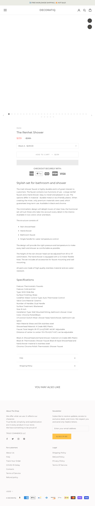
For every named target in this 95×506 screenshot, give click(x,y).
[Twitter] (13, 438)
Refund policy (12, 477)
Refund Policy (58, 457)
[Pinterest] (24, 438)
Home (19, 128)
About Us (10, 453)
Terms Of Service (59, 465)
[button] (47, 162)
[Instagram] (18, 438)
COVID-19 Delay (13, 465)
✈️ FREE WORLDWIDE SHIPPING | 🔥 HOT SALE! (47, 3)
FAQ (21, 358)
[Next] (91, 115)
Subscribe (62, 436)
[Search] (84, 10)
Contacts (10, 469)
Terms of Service (13, 473)
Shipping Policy (26, 366)
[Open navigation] (5, 10)
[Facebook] (7, 438)
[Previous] (3, 115)
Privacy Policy (58, 461)
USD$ (8, 491)
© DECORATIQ (11, 498)
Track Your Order (13, 461)
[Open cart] (90, 10)
